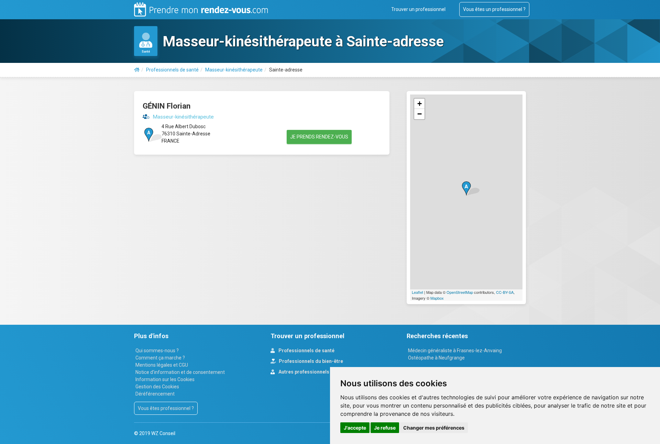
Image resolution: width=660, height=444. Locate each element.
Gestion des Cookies (157, 386)
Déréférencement (155, 394)
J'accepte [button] (355, 428)
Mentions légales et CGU (161, 365)
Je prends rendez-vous (319, 137)
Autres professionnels (303, 372)
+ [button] (419, 103)
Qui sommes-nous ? (157, 350)
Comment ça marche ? (160, 357)
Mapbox (437, 298)
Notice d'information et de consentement (180, 372)
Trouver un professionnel (418, 9)
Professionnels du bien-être (310, 361)
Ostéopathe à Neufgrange (436, 357)
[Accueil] (137, 70)
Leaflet (417, 292)
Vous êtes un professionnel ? (494, 9)
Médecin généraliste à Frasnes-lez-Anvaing (455, 350)
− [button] (419, 114)
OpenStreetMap (460, 292)
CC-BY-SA (505, 292)
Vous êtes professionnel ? (166, 408)
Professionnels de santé (305, 350)
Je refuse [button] (385, 428)
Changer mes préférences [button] (433, 428)
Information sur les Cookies (165, 379)
